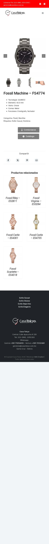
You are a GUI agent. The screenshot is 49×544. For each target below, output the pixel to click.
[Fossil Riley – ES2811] (13, 177)
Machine (22, 118)
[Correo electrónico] (36, 160)
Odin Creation (39, 357)
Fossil (15, 118)
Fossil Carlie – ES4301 (13, 236)
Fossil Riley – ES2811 (13, 199)
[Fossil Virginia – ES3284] (36, 177)
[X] (17, 160)
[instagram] (44, 4)
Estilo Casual (17, 121)
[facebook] (40, 4)
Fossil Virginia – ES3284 (36, 201)
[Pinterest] (27, 160)
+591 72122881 (38, 343)
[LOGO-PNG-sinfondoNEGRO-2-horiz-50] (15, 11)
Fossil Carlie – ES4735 (36, 236)
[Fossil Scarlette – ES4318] (13, 248)
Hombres (26, 121)
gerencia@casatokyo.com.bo (14, 5)
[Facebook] (8, 160)
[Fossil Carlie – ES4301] (13, 214)
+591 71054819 (16, 343)
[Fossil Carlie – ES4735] (36, 214)
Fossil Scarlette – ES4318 (13, 272)
